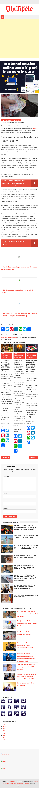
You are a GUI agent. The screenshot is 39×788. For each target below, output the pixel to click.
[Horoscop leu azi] (3, 707)
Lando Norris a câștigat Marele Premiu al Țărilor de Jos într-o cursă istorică (25, 527)
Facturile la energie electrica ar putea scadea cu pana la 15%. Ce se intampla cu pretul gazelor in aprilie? (19, 367)
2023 (4, 731)
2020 (4, 737)
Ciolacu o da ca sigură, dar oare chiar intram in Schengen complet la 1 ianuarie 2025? (27, 676)
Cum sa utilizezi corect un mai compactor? (34, 457)
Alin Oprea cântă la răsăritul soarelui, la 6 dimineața (26, 536)
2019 (4, 740)
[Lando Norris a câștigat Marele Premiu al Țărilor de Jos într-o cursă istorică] (7, 529)
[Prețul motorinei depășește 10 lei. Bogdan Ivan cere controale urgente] (7, 588)
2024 (4, 728)
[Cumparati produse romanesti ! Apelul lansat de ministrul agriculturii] (7, 348)
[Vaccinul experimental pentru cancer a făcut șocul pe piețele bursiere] (19, 261)
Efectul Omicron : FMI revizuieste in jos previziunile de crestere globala (6, 457)
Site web (5, 508)
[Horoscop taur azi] (10, 701)
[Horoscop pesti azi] (23, 713)
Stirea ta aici (20, 783)
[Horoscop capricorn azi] (10, 713)
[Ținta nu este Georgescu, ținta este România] (7, 598)
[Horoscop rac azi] (23, 701)
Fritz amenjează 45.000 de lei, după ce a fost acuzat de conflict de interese (25, 567)
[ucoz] (3, 768)
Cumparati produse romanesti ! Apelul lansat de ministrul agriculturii (6, 365)
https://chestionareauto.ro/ (9, 337)
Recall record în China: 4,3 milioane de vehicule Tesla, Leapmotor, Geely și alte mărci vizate (25, 578)
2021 (4, 735)
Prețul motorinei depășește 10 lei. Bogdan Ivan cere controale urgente (25, 586)
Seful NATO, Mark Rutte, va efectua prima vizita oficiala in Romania (26, 667)
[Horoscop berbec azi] (3, 701)
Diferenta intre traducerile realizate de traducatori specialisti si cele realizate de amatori (31, 366)
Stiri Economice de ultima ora (11, 120)
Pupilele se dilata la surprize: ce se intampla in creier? (26, 556)
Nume (5, 493)
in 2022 (34, 128)
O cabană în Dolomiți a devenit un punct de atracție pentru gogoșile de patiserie (26, 547)
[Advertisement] (19, 38)
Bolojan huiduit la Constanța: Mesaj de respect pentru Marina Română (27, 623)
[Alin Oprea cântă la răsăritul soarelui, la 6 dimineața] (7, 539)
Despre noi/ (13, 783)
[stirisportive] (5, 754)
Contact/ (26, 783)
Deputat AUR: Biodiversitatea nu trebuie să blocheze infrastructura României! (27, 645)
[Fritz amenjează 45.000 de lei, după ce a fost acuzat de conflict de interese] (7, 569)
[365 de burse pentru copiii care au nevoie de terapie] (19, 284)
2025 (4, 726)
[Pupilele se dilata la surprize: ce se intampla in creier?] (7, 559)
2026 (4, 724)
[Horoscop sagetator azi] (3, 713)
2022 (4, 733)
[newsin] (3, 761)
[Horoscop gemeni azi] (16, 701)
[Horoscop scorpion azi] (23, 707)
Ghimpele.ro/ (13, 781)
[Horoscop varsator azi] (16, 713)
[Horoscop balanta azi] (16, 707)
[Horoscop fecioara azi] (10, 707)
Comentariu (6, 476)
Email (5, 501)
